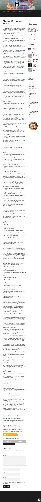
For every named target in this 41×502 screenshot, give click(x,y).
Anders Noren (33, 498)
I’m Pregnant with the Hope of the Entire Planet (35, 50)
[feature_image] (29, 49)
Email (4, 472)
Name (4, 467)
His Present (35, 55)
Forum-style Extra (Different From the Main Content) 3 (33, 111)
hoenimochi (11, 25)
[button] (39, 499)
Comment (5, 455)
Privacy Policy (22, 11)
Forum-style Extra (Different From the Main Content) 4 (33, 102)
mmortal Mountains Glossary (12, 399)
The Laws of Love (35, 69)
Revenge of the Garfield (35, 60)
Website (4, 477)
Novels (8, 11)
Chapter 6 (31, 82)
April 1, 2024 (5, 25)
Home (4, 11)
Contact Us (30, 11)
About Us (14, 11)
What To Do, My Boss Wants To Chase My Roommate (32, 98)
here (10, 417)
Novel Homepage (7, 443)
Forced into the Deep (35, 65)
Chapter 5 (31, 86)
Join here (4, 423)
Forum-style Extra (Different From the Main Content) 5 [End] (33, 92)
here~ (20, 426)
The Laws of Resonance (33, 84)
